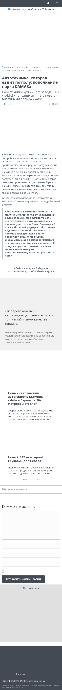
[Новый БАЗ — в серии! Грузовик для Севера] (31, 440)
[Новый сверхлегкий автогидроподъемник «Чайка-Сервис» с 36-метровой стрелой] (31, 371)
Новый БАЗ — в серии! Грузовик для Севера (25, 459)
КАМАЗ (9, 489)
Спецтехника (20, 489)
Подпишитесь (17, 9)
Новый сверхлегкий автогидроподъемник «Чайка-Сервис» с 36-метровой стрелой (25, 398)
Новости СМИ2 (31, 479)
